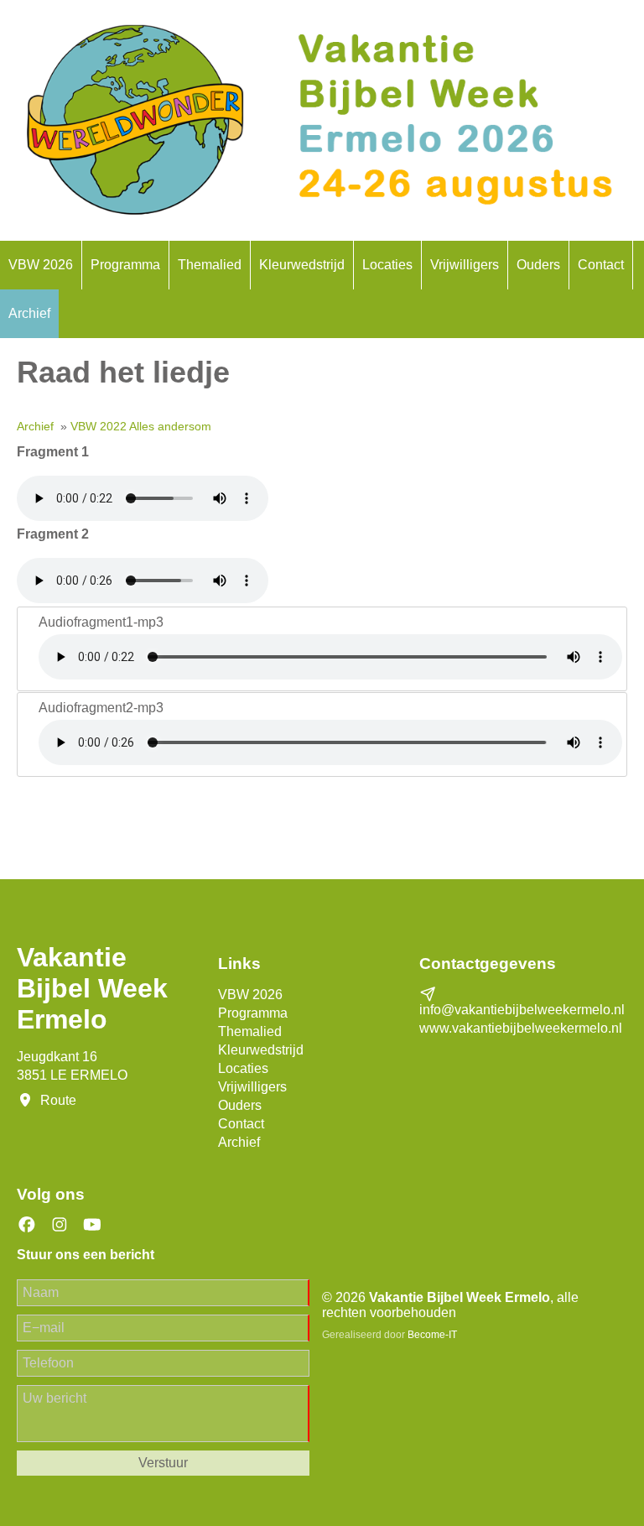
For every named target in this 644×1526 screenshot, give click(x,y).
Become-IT (432, 1335)
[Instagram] (59, 1225)
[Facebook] (27, 1225)
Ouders (538, 265)
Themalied (210, 265)
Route (58, 1100)
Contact (601, 265)
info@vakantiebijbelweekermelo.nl (522, 1010)
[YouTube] (92, 1225)
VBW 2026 (40, 265)
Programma (125, 265)
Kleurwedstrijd (302, 265)
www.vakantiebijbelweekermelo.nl (520, 1028)
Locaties (387, 265)
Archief (29, 313)
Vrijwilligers (464, 265)
